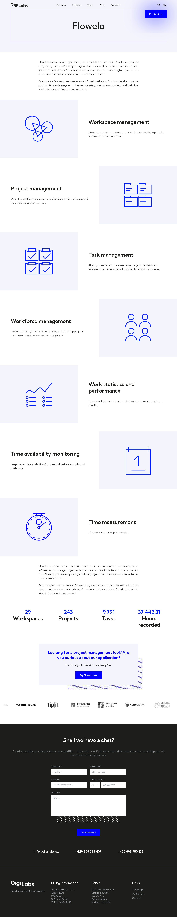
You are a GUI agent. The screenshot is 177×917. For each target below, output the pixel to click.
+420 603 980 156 (130, 851)
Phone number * (97, 779)
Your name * (56, 766)
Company (55, 779)
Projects (76, 5)
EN (164, 5)
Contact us (155, 14)
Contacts (116, 5)
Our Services (138, 893)
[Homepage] (19, 5)
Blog (101, 5)
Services (61, 5)
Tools (90, 5)
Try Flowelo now (89, 675)
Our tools (136, 898)
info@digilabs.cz (46, 851)
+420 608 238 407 (88, 851)
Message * (55, 792)
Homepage (137, 889)
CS (158, 5)
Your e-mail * (95, 766)
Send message (88, 832)
